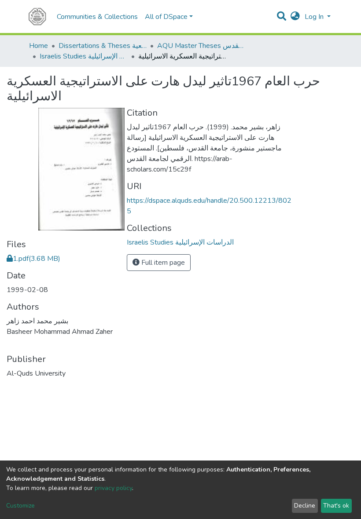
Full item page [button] (162, 262)
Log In (315, 17)
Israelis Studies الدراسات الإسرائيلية (84, 56)
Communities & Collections (97, 17)
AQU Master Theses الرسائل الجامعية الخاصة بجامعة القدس (201, 46)
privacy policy (113, 488)
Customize (20, 505)
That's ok (336, 505)
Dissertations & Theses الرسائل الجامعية (103, 46)
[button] (295, 16)
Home (38, 46)
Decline (304, 505)
